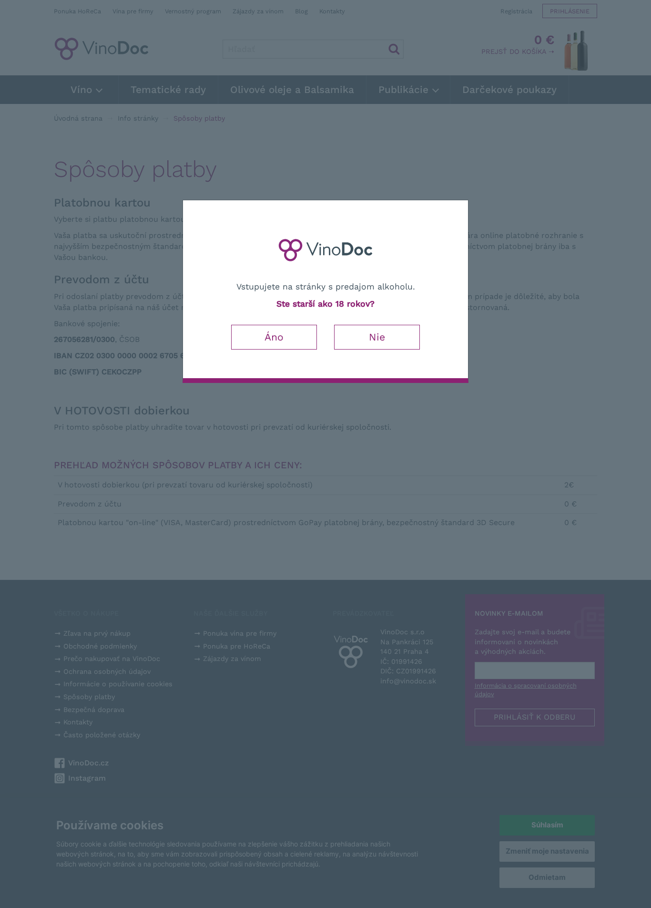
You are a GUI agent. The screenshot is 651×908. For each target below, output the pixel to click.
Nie (377, 337)
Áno (274, 337)
